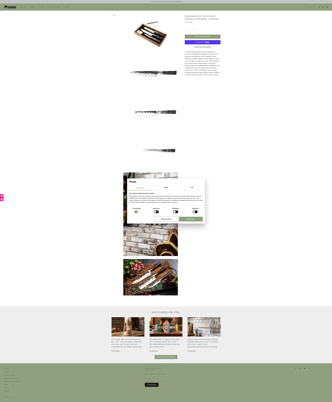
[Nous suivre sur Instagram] (300, 368)
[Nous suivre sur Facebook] (295, 368)
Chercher (6, 391)
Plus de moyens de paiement (202, 47)
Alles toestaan (191, 219)
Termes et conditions (10, 378)
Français (311, 7)
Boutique (23, 7)
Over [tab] (191, 187)
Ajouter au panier (203, 37)
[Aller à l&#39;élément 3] (114, 18)
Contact (67, 7)
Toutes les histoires (166, 357)
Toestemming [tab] (140, 187)
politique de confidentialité (12, 381)
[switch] (156, 211)
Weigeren (141, 219)
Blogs (42, 7)
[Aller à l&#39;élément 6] (114, 23)
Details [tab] (166, 187)
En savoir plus (116, 351)
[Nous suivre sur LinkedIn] (309, 368)
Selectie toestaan (166, 219)
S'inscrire (151, 385)
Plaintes (6, 388)
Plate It (33, 7)
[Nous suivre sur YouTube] (304, 368)
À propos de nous (53, 7)
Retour (6, 385)
